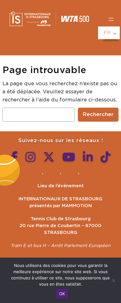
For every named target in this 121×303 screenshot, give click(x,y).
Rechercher (98, 114)
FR (107, 32)
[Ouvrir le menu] (111, 19)
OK (62, 293)
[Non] (113, 280)
